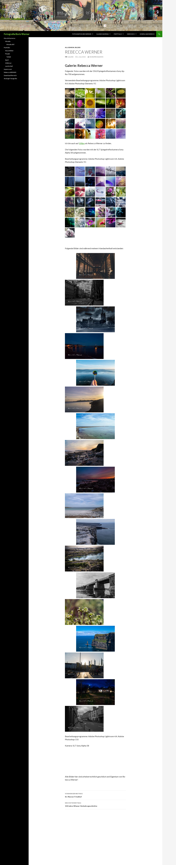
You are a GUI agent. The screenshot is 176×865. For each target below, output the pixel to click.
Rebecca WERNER (10, 72)
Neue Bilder (9, 51)
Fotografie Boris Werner (17, 34)
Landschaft (9, 66)
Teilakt (8, 57)
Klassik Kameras (103, 34)
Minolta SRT (10, 44)
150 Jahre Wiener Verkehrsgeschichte (81, 804)
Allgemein (69, 47)
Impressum (8, 69)
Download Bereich (147, 34)
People (7, 54)
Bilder (77, 47)
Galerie (71, 57)
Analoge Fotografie (10, 78)
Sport (7, 60)
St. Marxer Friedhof (74, 795)
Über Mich (131, 34)
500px (82, 143)
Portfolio (118, 34)
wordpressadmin (96, 57)
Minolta (7, 41)
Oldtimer (8, 63)
